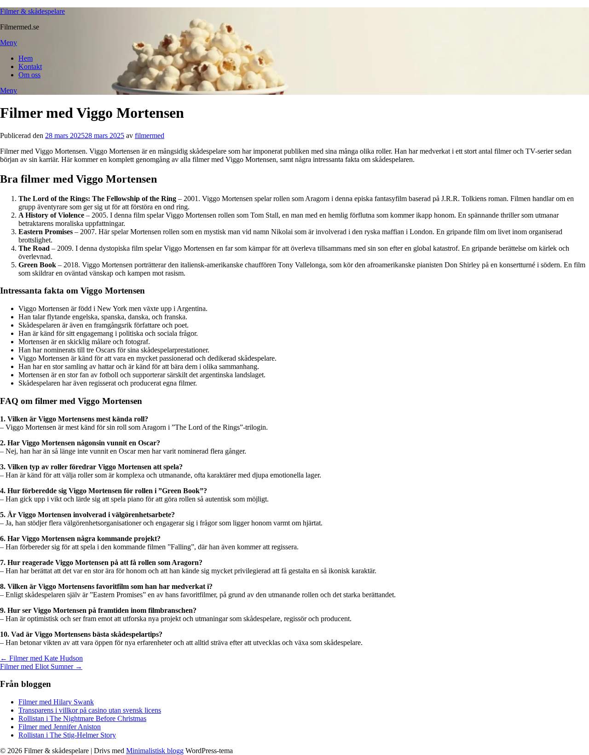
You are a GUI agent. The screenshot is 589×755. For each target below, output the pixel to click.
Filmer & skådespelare (32, 11)
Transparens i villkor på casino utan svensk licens (89, 710)
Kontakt (30, 66)
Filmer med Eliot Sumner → (41, 666)
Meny (8, 42)
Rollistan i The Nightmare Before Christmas (82, 718)
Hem (25, 58)
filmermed (149, 135)
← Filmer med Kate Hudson (41, 658)
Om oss (29, 75)
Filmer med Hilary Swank (56, 702)
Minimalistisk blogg (155, 751)
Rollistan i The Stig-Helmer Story (67, 735)
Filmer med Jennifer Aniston (59, 727)
